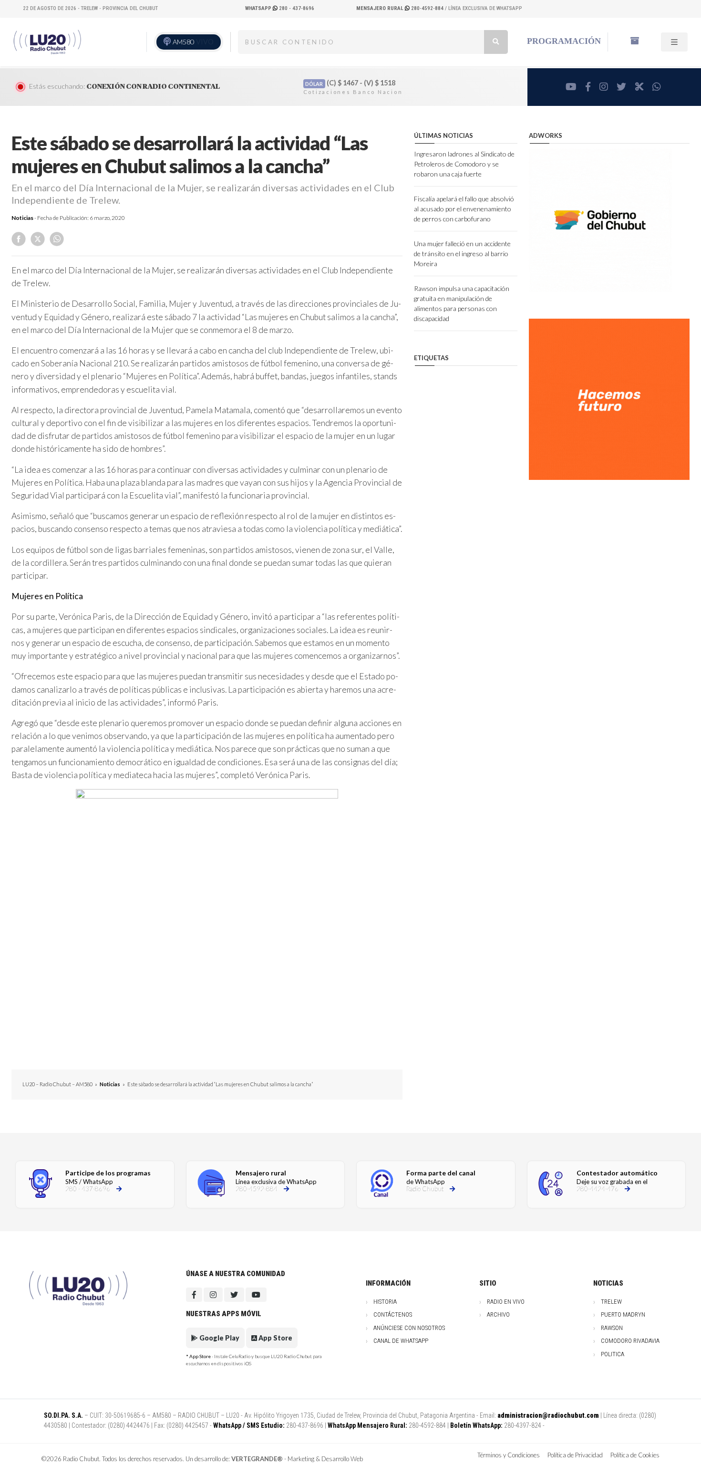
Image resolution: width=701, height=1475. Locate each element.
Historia (385, 1301)
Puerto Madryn (623, 1314)
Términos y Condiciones (508, 1455)
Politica (612, 1354)
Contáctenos (392, 1314)
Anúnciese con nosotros (409, 1327)
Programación (564, 41)
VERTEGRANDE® (257, 1459)
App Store (274, 1338)
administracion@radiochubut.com (548, 1415)
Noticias (22, 217)
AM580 (193, 42)
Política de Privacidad (575, 1455)
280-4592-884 (400, 8)
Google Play (218, 1338)
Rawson (612, 1327)
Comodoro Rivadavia (630, 1340)
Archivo (498, 1314)
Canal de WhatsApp (400, 1340)
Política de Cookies (635, 1455)
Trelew (611, 1301)
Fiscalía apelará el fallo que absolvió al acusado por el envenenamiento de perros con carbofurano (464, 209)
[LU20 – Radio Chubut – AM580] (48, 42)
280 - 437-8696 (279, 8)
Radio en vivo (506, 1301)
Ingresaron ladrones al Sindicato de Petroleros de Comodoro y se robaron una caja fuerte (464, 164)
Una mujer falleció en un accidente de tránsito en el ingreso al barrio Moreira (462, 253)
